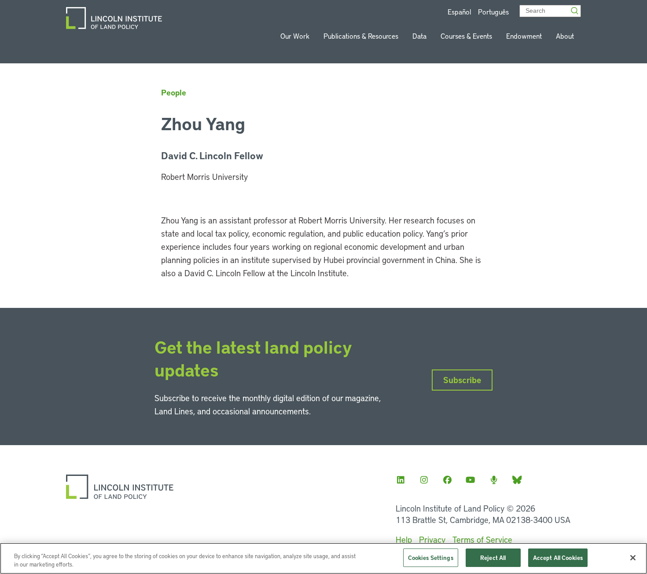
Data (419, 35)
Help (404, 539)
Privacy (432, 539)
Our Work (294, 35)
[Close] (633, 557)
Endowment (524, 35)
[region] (323, 558)
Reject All (493, 557)
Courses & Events (466, 35)
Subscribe (462, 379)
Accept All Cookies (558, 557)
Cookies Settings (430, 557)
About (565, 35)
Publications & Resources (361, 35)
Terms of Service (482, 539)
